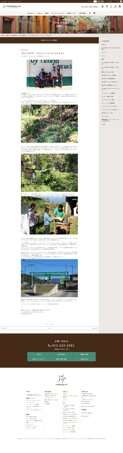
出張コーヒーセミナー (38, 359)
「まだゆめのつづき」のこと (33, 395)
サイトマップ (84, 416)
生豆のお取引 (61, 354)
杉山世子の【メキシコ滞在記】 (109, 75)
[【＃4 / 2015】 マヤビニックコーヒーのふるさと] (49, 75)
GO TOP (118, 352)
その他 (104, 124)
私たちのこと (31, 13)
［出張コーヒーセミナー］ (87, 399)
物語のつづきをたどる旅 (108, 72)
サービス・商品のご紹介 (108, 96)
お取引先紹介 (82, 13)
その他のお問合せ (85, 403)
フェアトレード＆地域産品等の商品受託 (33, 421)
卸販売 (47, 13)
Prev (4, 328)
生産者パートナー (71, 13)
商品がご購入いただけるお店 (51, 399)
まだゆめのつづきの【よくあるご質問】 (110, 48)
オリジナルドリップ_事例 (108, 99)
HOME (28, 391)
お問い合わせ (84, 359)
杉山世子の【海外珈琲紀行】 (109, 78)
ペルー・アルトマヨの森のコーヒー (33, 410)
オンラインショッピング (57, 13)
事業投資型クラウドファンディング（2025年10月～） (110, 120)
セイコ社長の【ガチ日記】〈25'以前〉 (110, 68)
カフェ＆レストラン (49, 397)
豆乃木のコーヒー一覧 (107, 113)
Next (94, 328)
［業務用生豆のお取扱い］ (87, 393)
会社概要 (83, 409)
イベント (104, 56)
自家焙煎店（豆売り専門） (50, 395)
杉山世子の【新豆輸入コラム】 (109, 85)
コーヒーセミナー (30, 424)
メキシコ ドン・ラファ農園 (32, 404)
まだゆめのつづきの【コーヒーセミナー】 (110, 89)
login (121, 1)
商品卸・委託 (84, 354)
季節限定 (46, 401)
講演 (103, 59)
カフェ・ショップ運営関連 (108, 103)
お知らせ (40, 13)
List (49, 328)
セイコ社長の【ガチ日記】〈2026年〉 (110, 63)
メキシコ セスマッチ (30, 402)
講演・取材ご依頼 (62, 359)
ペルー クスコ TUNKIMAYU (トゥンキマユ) (33, 407)
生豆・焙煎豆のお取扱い (31, 416)
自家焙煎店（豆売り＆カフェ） (51, 393)
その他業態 (47, 403)
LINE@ (39, 354)
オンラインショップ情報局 (108, 93)
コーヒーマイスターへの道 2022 (110, 109)
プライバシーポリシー (87, 413)
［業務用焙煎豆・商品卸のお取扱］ (88, 396)
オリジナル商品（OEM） (31, 418)
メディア (104, 52)
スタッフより (105, 116)
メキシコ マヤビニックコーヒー (33, 400)
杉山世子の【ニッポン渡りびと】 (110, 82)
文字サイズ (90, 1)
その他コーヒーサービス (31, 426)
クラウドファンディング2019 (109, 106)
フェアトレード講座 (30, 428)
